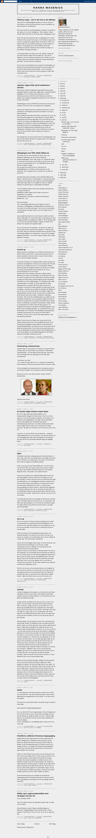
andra (28, 702)
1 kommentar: (47, 444)
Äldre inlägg (52, 824)
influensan (33, 26)
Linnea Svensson (63, 264)
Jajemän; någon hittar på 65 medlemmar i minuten (33, 86)
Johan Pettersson (63, 245)
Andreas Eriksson (63, 194)
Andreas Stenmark (63, 196)
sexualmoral (42, 579)
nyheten (44, 692)
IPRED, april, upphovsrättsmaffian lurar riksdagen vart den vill (33, 795)
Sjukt (19, 453)
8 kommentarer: (47, 143)
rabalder (40, 414)
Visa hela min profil (64, 48)
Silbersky (40, 269)
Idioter (19, 690)
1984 (25, 727)
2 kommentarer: (48, 680)
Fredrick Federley (63, 211)
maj (63, 117)
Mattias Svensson (63, 277)
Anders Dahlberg (62, 190)
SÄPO (52, 692)
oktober (64, 105)
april (63, 120)
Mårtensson (20, 810)
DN (18, 354)
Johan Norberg (62, 243)
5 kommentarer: (47, 578)
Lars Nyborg (61, 256)
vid (43, 252)
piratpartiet (32, 144)
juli (63, 112)
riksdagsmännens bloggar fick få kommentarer (29, 416)
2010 (61, 96)
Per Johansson (62, 288)
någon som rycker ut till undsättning (26, 418)
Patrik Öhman (27, 812)
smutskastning (46, 144)
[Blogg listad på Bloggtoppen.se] (67, 317)
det (22, 798)
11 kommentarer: (47, 509)
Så (18, 798)
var (20, 798)
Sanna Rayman (62, 296)
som (36, 252)
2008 (61, 172)
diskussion (33, 521)
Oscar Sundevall (62, 281)
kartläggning (35, 32)
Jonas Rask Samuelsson (65, 249)
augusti (64, 110)
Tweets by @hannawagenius (66, 55)
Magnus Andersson (63, 271)
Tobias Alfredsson (63, 307)
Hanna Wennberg (63, 220)
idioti (25, 144)
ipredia (34, 785)
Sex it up (20, 519)
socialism (44, 510)
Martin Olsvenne (62, 275)
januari (64, 169)
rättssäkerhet (37, 817)
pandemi (33, 76)
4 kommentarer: (47, 239)
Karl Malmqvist (62, 254)
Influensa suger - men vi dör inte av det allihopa (36, 20)
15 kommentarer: (48, 726)
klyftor (37, 510)
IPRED (29, 785)
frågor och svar (23, 32)
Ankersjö (19, 399)
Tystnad (20, 589)
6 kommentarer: (47, 75)
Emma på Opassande (40, 810)
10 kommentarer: (47, 336)
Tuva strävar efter (36, 570)
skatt (31, 403)
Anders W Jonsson (63, 192)
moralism (27, 579)
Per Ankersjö (61, 284)
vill (38, 252)
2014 (61, 86)
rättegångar (33, 241)
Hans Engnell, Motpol (64, 222)
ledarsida (26, 456)
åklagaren (32, 252)
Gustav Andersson (63, 217)
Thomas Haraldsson (63, 303)
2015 (61, 83)
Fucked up (21, 250)
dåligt (18, 328)
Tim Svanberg (62, 305)
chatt (29, 32)
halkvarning (38, 694)
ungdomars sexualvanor (46, 337)
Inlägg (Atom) (30, 827)
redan (31, 702)
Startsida (36, 824)
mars (63, 164)
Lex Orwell (37, 727)
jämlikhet (31, 510)
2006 (61, 177)
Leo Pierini (61, 260)
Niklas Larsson (62, 279)
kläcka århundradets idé (46, 738)
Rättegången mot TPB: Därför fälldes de (33, 153)
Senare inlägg (20, 824)
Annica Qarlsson (62, 198)
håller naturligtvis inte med (36, 525)
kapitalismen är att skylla (35, 65)
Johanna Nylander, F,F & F (65, 247)
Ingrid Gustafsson (63, 230)
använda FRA (24, 694)
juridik (26, 241)
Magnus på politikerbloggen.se (41, 808)
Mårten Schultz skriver (23, 320)
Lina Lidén (61, 262)
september (65, 107)
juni (63, 115)
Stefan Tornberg (62, 301)
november (65, 103)
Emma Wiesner (62, 207)
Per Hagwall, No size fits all (65, 286)
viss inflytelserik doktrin (48, 159)
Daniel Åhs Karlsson (63, 205)
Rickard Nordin (62, 294)
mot (28, 523)
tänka (48, 756)
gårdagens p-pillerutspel (23, 157)
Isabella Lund (62, 232)
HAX (59, 224)
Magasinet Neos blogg (64, 269)
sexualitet (33, 579)
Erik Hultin (61, 209)
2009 (61, 98)
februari (64, 167)
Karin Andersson (62, 252)
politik (38, 144)
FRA (28, 727)
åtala (41, 252)
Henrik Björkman (62, 226)
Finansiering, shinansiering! (28, 346)
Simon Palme (62, 298)
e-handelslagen (37, 179)
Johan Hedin (61, 237)
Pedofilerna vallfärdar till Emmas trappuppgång (36, 736)
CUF (59, 185)
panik (38, 76)
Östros (43, 403)
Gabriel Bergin (62, 213)
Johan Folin (61, 235)
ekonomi (26, 403)
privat (26, 681)
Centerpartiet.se (62, 188)
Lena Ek (60, 258)
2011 (61, 93)
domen (41, 155)
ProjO (59, 290)
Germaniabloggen (63, 215)
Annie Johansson (63, 200)
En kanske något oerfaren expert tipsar (32, 411)
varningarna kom (25, 740)
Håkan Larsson (62, 228)
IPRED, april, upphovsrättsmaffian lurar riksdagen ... (68, 159)
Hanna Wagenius (48, 7)
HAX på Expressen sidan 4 (24, 808)
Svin (29, 26)
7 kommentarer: (48, 401)
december (65, 100)
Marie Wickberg (62, 273)
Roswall (40, 216)
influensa (27, 76)
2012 (61, 91)
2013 (61, 88)
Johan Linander (62, 241)
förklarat (35, 702)
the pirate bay (42, 241)
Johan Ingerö (61, 239)
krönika (52, 521)
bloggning (27, 445)
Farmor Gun (34, 812)
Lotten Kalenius (62, 266)
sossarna (37, 403)
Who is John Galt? (63, 309)
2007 (61, 175)
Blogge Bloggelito (29, 810)
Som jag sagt (20, 167)
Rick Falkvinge (62, 292)
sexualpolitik (33, 337)
